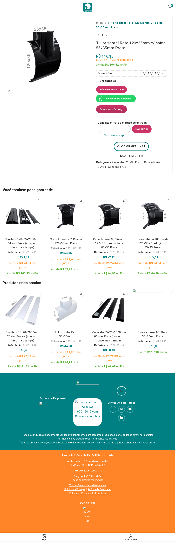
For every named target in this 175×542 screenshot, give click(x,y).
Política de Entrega (74, 489)
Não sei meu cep (114, 135)
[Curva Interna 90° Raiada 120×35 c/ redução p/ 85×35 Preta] (109, 216)
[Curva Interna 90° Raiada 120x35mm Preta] (66, 216)
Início (100, 22)
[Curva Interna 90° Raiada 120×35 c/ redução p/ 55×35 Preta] (153, 216)
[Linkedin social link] (121, 417)
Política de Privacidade (81, 493)
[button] (38, 201)
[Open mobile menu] (4, 6)
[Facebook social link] (113, 409)
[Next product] (106, 35)
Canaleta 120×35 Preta (127, 162)
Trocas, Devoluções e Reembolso (87, 485)
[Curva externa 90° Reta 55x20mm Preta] (153, 309)
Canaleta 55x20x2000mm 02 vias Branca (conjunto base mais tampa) (22, 336)
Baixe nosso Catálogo (111, 109)
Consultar (141, 129)
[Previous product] (98, 35)
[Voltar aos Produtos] (102, 35)
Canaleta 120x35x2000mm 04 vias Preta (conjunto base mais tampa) (22, 243)
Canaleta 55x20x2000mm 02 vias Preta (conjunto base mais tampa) (109, 336)
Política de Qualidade (99, 489)
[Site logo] (87, 6)
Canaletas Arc (117, 166)
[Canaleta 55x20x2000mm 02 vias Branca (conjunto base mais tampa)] (23, 309)
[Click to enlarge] (9, 91)
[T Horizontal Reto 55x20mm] (66, 309)
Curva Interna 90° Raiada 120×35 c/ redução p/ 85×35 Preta (109, 243)
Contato (101, 493)
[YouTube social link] (130, 409)
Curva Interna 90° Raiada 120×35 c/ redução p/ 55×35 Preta (153, 243)
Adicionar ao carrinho (111, 89)
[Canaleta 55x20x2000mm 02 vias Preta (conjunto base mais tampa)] (109, 309)
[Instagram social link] (121, 409)
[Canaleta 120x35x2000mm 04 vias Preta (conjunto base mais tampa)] (23, 216)
